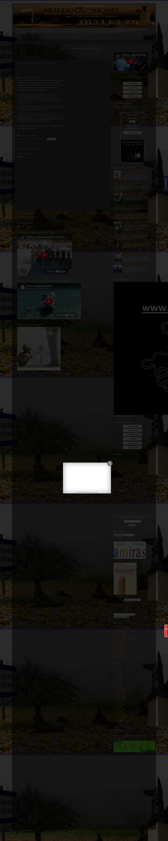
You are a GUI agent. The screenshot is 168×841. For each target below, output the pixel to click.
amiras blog (94, 492)
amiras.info (87, 492)
